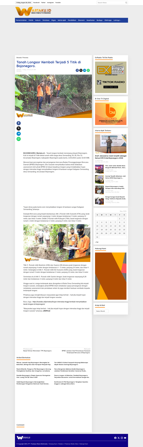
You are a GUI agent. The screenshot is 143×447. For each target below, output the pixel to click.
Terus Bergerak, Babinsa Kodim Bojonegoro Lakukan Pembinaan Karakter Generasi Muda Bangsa (70, 370)
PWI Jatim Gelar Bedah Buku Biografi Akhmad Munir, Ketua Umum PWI (115, 167)
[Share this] (77, 70)
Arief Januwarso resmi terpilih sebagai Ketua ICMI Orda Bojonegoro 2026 (110, 157)
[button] (126, 2)
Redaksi (60, 444)
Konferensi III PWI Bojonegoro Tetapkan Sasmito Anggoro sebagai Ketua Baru (71, 383)
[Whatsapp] (88, 70)
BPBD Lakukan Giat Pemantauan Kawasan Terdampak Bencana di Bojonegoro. (76, 350)
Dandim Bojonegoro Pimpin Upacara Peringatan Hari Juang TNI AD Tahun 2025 (33, 376)
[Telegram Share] (84, 70)
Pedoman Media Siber (71, 444)
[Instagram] (121, 438)
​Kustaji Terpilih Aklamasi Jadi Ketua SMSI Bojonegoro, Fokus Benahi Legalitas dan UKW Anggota (115, 177)
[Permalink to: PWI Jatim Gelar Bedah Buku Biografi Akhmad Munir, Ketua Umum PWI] (99, 169)
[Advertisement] (71, 39)
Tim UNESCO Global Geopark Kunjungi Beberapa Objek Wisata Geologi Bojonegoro (71, 363)
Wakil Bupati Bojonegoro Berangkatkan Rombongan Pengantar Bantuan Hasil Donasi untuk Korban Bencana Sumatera (32, 383)
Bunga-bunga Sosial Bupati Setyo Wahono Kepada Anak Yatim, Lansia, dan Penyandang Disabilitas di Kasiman (115, 198)
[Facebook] (115, 438)
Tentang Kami (53, 444)
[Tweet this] (80, 70)
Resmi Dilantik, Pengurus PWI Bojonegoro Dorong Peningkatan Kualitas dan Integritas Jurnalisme (34, 370)
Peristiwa (19, 71)
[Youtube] (125, 438)
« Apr (97, 242)
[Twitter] (118, 438)
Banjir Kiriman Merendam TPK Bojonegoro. (37, 350)
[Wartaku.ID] (33, 11)
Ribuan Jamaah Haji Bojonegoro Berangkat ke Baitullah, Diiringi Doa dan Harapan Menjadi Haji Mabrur (33, 363)
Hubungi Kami (83, 444)
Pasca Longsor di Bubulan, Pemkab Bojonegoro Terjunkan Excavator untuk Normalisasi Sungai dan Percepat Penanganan (72, 376)
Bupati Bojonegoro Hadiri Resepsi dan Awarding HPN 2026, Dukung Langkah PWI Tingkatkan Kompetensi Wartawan (114, 187)
